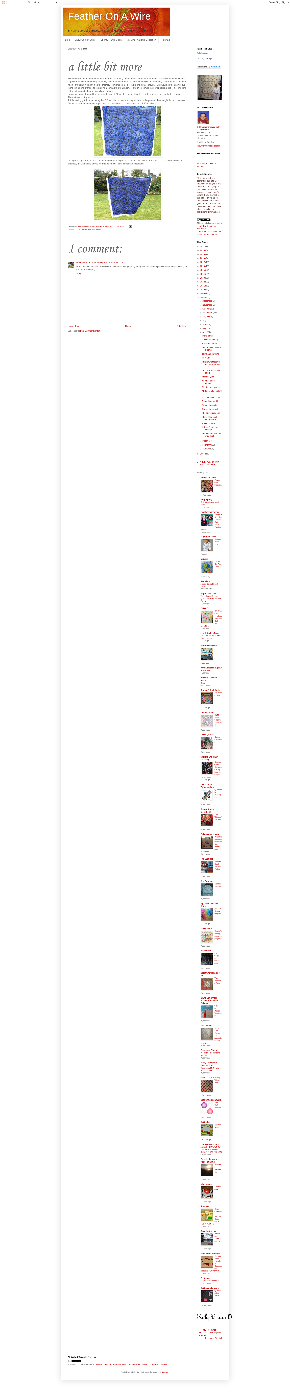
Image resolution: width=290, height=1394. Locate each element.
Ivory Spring (206, 499)
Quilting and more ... (210, 1288)
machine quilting (94, 229)
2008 (202, 297)
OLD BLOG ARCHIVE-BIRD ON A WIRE (210, 463)
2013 (202, 278)
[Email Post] (130, 226)
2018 (202, 258)
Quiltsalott (205, 1122)
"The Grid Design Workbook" (218, 1011)
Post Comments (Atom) (90, 331)
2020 (202, 250)
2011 (202, 286)
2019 (202, 254)
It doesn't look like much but (210, 428)
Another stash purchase (208, 382)
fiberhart (205, 1206)
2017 (202, 262)
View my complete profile (208, 146)
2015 (202, 270)
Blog (67, 39)
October (206, 309)
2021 (202, 246)
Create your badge (204, 59)
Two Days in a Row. (217, 980)
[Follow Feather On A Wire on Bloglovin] (209, 68)
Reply (78, 274)
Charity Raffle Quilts (111, 39)
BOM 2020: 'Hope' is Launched (218, 720)
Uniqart (204, 559)
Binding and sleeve (211, 387)
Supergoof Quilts (208, 537)
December (207, 301)
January (206, 449)
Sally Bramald (202, 53)
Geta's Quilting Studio (211, 1100)
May (204, 328)
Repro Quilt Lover (209, 593)
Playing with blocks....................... (218, 485)
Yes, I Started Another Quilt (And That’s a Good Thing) (211, 598)
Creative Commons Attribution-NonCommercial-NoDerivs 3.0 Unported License (131, 1364)
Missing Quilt (208, 377)
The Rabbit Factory (210, 1144)
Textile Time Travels (210, 512)
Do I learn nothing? (211, 340)
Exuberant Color (208, 477)
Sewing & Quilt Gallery (211, 690)
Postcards (205, 1278)
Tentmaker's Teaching (210, 1281)
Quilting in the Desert (217, 1293)
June (204, 324)
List (204, 1333)
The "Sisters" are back (218, 817)
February (206, 445)
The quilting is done (211, 413)
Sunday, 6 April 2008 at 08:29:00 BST (109, 262)
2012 (202, 282)
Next (219, 1333)
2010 (202, 290)
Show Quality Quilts (85, 39)
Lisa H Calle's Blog (210, 633)
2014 (202, 274)
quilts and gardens (210, 354)
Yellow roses (207, 1025)
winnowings (206, 1184)
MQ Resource (209, 1330)
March (205, 441)
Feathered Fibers (209, 1050)
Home (128, 326)
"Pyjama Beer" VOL (217, 541)
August (205, 317)
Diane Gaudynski (210, 401)
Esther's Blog (207, 712)
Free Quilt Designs (217, 1105)
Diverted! (204, 683)
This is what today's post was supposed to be (212, 364)
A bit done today (209, 344)
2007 (202, 454)
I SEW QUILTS (207, 734)
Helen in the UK (83, 262)
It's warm (206, 358)
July (204, 320)
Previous (212, 1333)
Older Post (181, 326)
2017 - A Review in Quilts (217, 911)
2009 (202, 293)
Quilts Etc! (205, 608)
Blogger (164, 1372)
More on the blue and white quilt (212, 434)
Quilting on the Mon (210, 834)
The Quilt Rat (207, 859)
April (204, 332)
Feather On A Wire (109, 16)
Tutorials (165, 39)
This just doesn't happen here (209, 418)
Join (199, 1333)
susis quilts (206, 951)
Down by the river (209, 1231)
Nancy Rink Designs (210, 1253)
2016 (202, 266)
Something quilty (209, 405)
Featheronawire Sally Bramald (210, 128)
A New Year (205, 670)
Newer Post (74, 326)
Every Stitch (206, 928)
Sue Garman (206, 881)
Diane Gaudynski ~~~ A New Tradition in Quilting (211, 1000)
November (207, 305)
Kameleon (205, 581)
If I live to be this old (211, 397)
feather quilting (81, 229)
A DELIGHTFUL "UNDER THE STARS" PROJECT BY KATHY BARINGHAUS (211, 1149)
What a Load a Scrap (210, 1077)
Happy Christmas (218, 739)
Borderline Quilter (209, 645)
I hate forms (207, 336)
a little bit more (208, 423)
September (207, 312)
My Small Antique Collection (141, 39)
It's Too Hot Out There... (217, 564)
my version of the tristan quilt (217, 958)
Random (202, 1335)
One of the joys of (210, 409)
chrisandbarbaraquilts (211, 668)
